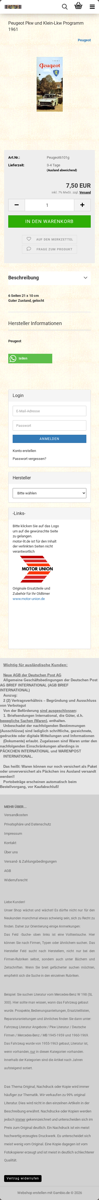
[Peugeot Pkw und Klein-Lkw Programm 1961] (50, 78)
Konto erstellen (24, 451)
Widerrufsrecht (16, 880)
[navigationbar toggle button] (92, 7)
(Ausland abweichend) (62, 170)
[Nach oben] (84, 1191)
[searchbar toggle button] (65, 7)
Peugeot (84, 40)
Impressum (13, 833)
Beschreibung (23, 277)
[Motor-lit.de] (11, 7)
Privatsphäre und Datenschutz (27, 824)
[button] (16, 205)
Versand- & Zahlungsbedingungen (30, 861)
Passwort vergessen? (29, 459)
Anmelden (49, 439)
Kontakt (10, 843)
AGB (7, 871)
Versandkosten (16, 815)
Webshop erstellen (31, 1193)
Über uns (11, 852)
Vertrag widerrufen (23, 1178)
